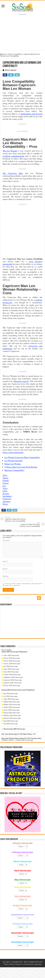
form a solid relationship (13, 452)
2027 (34, 734)
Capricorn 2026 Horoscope (12, 680)
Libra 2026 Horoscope (11, 672)
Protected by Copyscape (32, 964)
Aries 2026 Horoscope (11, 655)
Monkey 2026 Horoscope (12, 715)
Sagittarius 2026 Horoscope (13, 677)
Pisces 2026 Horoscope (11, 685)
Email (5, 569)
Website (5, 576)
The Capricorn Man (13, 173)
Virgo (5, 488)
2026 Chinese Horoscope (16, 690)
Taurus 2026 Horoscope (11, 658)
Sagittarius (7, 496)
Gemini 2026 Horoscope (11, 661)
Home (4, 54)
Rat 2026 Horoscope (10, 694)
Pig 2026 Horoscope (10, 724)
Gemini (6, 480)
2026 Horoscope (12, 652)
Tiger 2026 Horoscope (11, 699)
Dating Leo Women (12, 463)
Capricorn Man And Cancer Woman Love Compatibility (15, 519)
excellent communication (13, 156)
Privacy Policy (9, 964)
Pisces (5, 504)
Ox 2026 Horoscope (10, 696)
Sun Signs (6, 962)
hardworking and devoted (31, 113)
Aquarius (6, 501)
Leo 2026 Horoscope (10, 666)
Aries (5, 475)
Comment (6, 540)
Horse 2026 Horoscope (11, 710)
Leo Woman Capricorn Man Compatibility (22, 457)
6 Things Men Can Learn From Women (20, 467)
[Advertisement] (23, 622)
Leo (4, 485)
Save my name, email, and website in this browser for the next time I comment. (22, 584)
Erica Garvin (10, 70)
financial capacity (21, 381)
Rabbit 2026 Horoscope (11, 702)
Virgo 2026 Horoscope (11, 669)
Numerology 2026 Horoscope (14, 729)
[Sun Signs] (22, 7)
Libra (5, 491)
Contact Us (19, 964)
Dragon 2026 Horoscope (11, 704)
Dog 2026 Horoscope (10, 721)
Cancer (6, 483)
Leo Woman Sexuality (13, 460)
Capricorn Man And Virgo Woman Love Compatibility (30, 524)
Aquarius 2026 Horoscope (12, 683)
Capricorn (7, 498)
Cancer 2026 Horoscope (11, 664)
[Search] (39, 598)
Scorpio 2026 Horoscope (12, 674)
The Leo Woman (10, 150)
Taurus (5, 477)
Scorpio (6, 493)
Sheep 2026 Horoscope (11, 713)
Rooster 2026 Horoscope (12, 718)
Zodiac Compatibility (15, 54)
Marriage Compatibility (14, 470)
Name (5, 561)
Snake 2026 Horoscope (11, 707)
